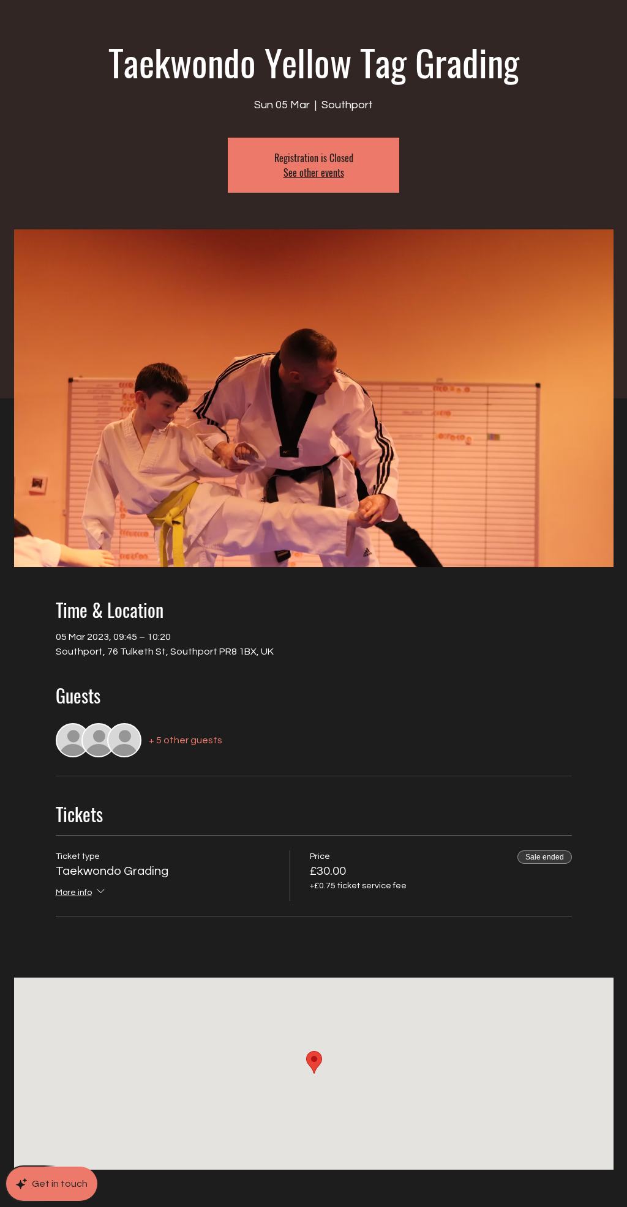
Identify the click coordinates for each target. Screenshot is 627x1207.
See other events (313, 172)
